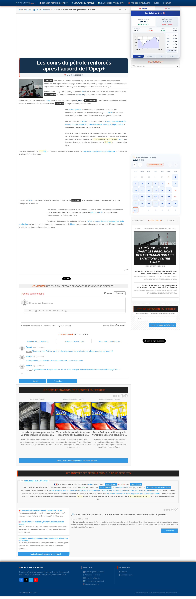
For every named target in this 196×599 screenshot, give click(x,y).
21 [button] (162, 197)
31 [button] (135, 210)
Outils (156, 3)
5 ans (172, 56)
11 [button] (142, 190)
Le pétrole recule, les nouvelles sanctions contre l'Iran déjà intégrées (157, 286)
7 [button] (162, 184)
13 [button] (155, 190)
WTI (49, 101)
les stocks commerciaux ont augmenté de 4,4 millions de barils (133, 493)
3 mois (149, 56)
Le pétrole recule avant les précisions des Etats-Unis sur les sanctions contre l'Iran (155, 255)
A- (125, 10)
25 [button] (142, 203)
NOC (90, 221)
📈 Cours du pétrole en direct (53, 3)
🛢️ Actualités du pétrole (82, 3)
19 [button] (149, 197)
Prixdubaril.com (25, 10)
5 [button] (148, 184)
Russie (108, 121)
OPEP (109, 112)
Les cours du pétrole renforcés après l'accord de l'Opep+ (74, 66)
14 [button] (162, 190)
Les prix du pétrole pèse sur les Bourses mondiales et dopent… (37, 433)
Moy (169, 51)
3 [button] (135, 184)
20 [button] (155, 197)
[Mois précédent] (140, 165)
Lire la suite (169, 531)
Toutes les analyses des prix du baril (47, 554)
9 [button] (175, 184)
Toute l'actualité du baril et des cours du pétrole (77, 460)
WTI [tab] (167, 8)
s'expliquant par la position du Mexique (99, 151)
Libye (72, 224)
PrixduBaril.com (26, 592)
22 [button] (169, 197)
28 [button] (162, 203)
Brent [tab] (143, 8)
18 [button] (142, 197)
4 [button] (142, 184)
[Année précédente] (135, 165)
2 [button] (175, 177)
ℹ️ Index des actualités (91, 578)
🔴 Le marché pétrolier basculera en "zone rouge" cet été (40, 510)
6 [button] (155, 184)
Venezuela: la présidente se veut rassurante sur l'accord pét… (73, 433)
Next (126, 395)
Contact (167, 3)
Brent (84, 92)
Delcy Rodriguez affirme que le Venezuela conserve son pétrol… (109, 433)
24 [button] (135, 203)
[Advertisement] (73, 36)
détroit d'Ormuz (55, 490)
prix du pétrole (75, 109)
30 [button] (175, 203)
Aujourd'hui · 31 (155, 165)
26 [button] (149, 203)
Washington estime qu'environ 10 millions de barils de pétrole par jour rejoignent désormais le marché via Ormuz (110, 490)
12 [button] (149, 190)
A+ (120, 10)
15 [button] (169, 190)
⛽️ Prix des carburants (139, 3)
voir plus (29, 352)
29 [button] (169, 203)
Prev (122, 395)
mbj (120, 139)
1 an (161, 56)
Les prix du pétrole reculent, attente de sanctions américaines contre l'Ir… (156, 272)
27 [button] (155, 203)
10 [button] (135, 190)
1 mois (138, 56)
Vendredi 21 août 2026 (36, 481)
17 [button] (135, 197)
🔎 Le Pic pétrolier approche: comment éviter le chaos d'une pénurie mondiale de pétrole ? (119, 514)
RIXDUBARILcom (31, 567)
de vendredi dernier (114, 487)
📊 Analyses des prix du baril (111, 3)
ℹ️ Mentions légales (126, 575)
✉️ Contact (123, 572)
